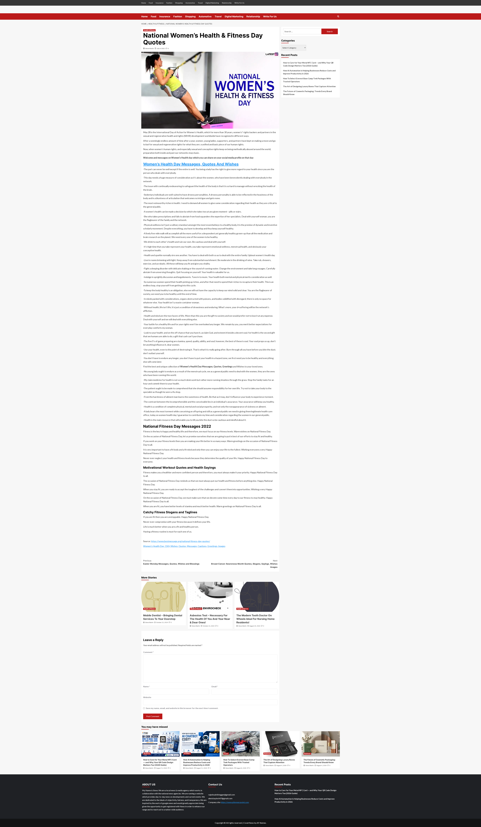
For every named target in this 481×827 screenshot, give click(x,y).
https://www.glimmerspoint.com (235, 802)
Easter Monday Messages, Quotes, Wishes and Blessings (171, 562)
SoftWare (187, 753)
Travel (200, 3)
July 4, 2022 (161, 48)
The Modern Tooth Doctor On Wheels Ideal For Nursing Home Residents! (255, 619)
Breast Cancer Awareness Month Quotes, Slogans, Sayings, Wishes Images (244, 563)
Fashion (169, 3)
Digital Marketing (212, 3)
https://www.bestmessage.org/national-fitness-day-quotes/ (180, 541)
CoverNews (249, 823)
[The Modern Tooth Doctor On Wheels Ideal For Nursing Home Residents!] (256, 597)
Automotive (190, 3)
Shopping (179, 3)
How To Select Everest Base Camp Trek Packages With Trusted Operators (307, 80)
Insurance (159, 3)
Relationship (227, 3)
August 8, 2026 (241, 768)
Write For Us (239, 3)
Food (151, 3)
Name (146, 686)
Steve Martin (149, 48)
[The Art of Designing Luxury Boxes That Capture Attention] (281, 744)
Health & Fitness (149, 30)
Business (147, 753)
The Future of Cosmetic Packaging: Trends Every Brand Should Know (307, 92)
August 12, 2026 (201, 768)
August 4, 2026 (281, 765)
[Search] (338, 16)
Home (143, 3)
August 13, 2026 (161, 768)
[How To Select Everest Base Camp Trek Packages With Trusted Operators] (240, 744)
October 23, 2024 (162, 622)
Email (215, 686)
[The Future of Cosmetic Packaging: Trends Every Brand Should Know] (321, 744)
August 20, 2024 (254, 626)
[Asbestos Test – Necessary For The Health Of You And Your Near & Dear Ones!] (210, 597)
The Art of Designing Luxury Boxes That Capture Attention (309, 86)
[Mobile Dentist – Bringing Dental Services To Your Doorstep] (163, 597)
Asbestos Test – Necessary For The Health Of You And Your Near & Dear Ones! (210, 619)
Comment (148, 652)
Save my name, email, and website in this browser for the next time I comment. (182, 708)
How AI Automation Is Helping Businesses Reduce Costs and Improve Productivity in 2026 (309, 72)
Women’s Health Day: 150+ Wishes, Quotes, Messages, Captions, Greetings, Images (184, 546)
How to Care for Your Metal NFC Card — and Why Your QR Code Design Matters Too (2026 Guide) (308, 64)
